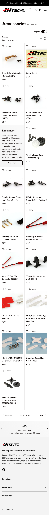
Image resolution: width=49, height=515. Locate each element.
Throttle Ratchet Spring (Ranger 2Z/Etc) (12, 74)
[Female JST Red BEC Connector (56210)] (36, 222)
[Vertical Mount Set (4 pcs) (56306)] (36, 262)
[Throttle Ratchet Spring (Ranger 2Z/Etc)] (12, 59)
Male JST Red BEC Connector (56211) (10, 277)
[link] (9, 415)
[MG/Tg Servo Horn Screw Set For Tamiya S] (36, 183)
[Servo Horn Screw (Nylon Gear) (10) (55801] (12, 98)
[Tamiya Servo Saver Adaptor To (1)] (36, 140)
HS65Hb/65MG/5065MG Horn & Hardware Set (12, 359)
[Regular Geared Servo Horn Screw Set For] (12, 183)
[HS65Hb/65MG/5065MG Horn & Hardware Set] (12, 343)
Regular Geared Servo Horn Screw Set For (11, 198)
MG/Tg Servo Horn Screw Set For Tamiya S (36, 198)
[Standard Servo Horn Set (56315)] (36, 343)
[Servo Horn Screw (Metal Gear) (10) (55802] (36, 98)
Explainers (12, 163)
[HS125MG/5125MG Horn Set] (12, 301)
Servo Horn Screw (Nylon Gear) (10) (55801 (9, 115)
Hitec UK (10, 509)
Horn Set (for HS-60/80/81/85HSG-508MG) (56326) (9, 400)
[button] (40, 9)
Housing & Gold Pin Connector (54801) (10, 238)
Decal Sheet (31, 73)
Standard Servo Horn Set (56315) (35, 359)
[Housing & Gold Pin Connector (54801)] (12, 222)
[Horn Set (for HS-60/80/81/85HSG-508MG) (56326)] (12, 383)
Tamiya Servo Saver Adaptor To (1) (35, 156)
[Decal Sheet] (36, 59)
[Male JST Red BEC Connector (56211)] (12, 262)
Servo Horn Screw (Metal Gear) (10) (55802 (34, 115)
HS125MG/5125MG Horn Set (10, 317)
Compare (36, 32)
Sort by (5, 37)
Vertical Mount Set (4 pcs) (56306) (35, 277)
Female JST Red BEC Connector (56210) (35, 238)
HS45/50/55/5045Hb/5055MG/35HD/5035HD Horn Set (36, 318)
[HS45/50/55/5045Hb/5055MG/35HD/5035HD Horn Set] (36, 301)
